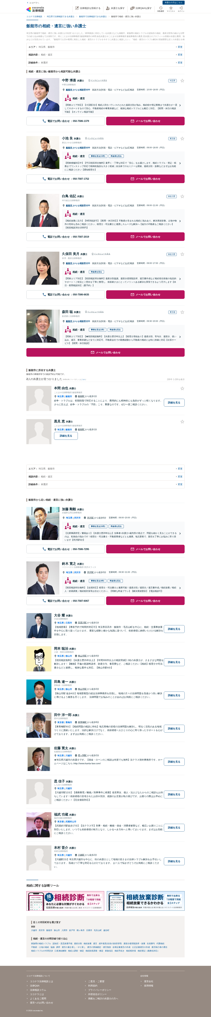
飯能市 (69, 90)
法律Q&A (34, 985)
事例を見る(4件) (97, 581)
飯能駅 (81, 396)
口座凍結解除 (60, 951)
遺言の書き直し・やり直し (74, 947)
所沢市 (77, 518)
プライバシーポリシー (99, 990)
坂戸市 (72, 930)
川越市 (69, 755)
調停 (58, 947)
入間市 (64, 930)
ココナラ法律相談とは (41, 981)
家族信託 (109, 951)
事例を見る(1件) (97, 330)
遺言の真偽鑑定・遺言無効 (99, 947)
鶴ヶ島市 (81, 930)
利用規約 (92, 985)
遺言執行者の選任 (159, 947)
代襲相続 (160, 943)
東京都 (60, 722)
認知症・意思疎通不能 (62, 943)
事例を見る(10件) (98, 526)
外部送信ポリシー (97, 994)
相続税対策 (131, 951)
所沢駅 (90, 518)
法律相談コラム (38, 990)
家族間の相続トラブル (41, 943)
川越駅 (81, 855)
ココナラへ (34, 3)
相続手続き (119, 951)
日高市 (69, 623)
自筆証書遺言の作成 (121, 947)
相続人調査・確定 (76, 951)
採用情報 (148, 985)
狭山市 (69, 656)
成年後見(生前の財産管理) (110, 943)
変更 (180, 47)
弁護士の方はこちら (173, 2)
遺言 (95, 943)
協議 (53, 947)
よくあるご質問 (38, 998)
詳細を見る (174, 402)
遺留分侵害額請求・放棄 (134, 943)
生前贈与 (151, 943)
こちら (83, 379)
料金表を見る (116, 156)
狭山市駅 (82, 656)
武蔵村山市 (71, 821)
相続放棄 (87, 943)
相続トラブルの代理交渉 (42, 951)
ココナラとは (37, 994)
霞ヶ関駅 (82, 755)
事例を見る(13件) (98, 156)
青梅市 (69, 722)
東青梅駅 (82, 722)
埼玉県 (60, 396)
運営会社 (148, 981)
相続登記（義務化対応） (148, 951)
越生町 (106, 930)
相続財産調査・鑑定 (94, 951)
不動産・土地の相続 (40, 947)
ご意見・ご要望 (96, 981)
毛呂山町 (98, 930)
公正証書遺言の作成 (141, 947)
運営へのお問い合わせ (41, 1002)
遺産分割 (78, 943)
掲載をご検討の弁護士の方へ (103, 998)
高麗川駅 (82, 622)
